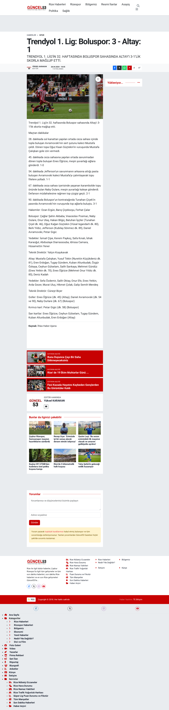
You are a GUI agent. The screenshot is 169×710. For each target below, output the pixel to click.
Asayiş (126, 4)
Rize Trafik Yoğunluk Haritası (28, 692)
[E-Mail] (46, 406)
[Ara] (138, 6)
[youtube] (137, 608)
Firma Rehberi (16, 655)
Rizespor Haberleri (23, 625)
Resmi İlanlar (109, 4)
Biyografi (14, 665)
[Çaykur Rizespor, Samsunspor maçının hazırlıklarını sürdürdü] (40, 427)
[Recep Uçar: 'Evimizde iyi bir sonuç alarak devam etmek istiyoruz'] (65, 427)
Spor (41, 35)
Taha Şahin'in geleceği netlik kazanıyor (89, 465)
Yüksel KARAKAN (54, 400)
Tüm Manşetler (76, 577)
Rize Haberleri (57, 4)
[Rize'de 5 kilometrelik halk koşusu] (65, 455)
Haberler (31, 35)
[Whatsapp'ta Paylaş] (124, 68)
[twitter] (69, 608)
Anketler (13, 669)
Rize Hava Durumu (78, 562)
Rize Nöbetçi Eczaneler (80, 559)
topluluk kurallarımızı (54, 531)
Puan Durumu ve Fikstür (80, 574)
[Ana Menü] (137, 9)
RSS (32, 599)
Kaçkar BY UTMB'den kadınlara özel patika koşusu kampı (39, 466)
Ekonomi (18, 631)
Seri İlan (13, 658)
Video (12, 648)
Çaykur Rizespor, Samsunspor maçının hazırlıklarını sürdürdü (39, 439)
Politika (53, 10)
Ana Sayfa (14, 615)
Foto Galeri (15, 645)
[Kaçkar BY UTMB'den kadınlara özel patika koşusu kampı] (40, 455)
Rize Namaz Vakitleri (79, 565)
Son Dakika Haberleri (79, 580)
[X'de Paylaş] (119, 68)
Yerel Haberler (20, 635)
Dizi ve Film (19, 642)
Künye (124, 568)
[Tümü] (138, 82)
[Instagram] (39, 586)
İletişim (101, 568)
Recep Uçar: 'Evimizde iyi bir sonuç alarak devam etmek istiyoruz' (65, 439)
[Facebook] (29, 586)
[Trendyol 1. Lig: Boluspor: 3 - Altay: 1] (65, 96)
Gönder (34, 522)
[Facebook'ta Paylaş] (115, 68)
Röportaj (13, 662)
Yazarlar (13, 652)
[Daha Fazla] (129, 68)
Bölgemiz (91, 4)
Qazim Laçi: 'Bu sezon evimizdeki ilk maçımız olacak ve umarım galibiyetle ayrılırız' (89, 440)
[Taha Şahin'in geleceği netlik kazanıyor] (89, 455)
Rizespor (75, 4)
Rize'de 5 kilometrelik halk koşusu (64, 465)
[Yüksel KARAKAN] (35, 402)
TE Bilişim (137, 599)
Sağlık (66, 10)
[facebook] (36, 608)
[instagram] (103, 608)
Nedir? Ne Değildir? (106, 562)
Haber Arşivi (75, 583)
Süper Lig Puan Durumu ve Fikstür (30, 696)
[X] (34, 586)
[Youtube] (43, 586)
